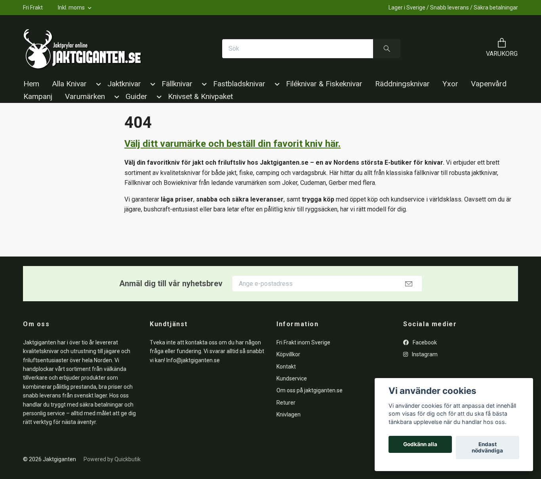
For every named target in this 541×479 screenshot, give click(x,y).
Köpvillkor (288, 354)
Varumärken (85, 96)
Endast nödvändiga (487, 447)
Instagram (424, 354)
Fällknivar (177, 83)
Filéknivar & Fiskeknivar (324, 83)
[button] (97, 85)
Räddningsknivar (402, 83)
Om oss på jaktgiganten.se (309, 390)
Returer (285, 402)
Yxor (450, 83)
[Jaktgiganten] (82, 48)
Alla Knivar (69, 83)
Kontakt (286, 366)
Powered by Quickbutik (112, 459)
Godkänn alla (420, 444)
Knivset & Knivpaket (200, 96)
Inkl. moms (72, 7)
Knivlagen (288, 414)
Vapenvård (489, 83)
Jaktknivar (124, 83)
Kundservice (291, 378)
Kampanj (37, 96)
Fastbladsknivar (239, 83)
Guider (136, 96)
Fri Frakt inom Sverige (303, 342)
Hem (31, 83)
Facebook (424, 342)
